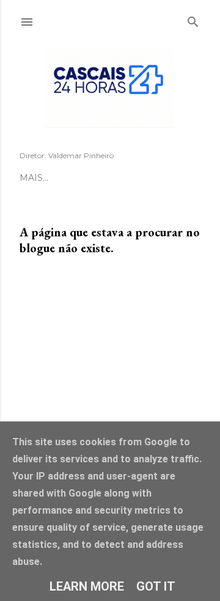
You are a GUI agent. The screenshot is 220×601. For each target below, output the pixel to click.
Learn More (87, 586)
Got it (155, 586)
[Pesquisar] (193, 19)
